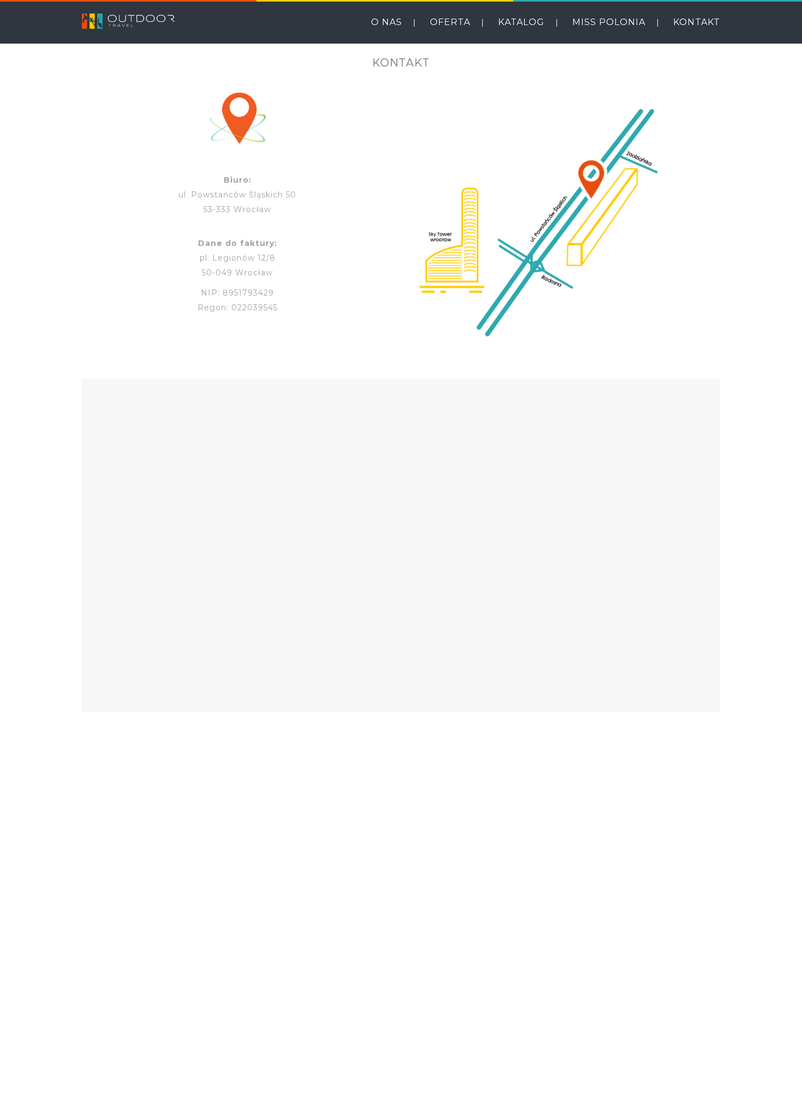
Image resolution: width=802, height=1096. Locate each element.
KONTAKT (696, 22)
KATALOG (521, 22)
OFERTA (450, 22)
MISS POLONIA (608, 22)
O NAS (386, 22)
